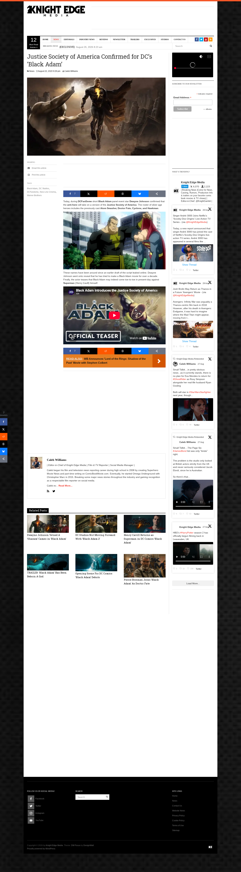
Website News (178, 811)
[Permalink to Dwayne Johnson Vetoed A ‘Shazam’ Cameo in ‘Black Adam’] (48, 523)
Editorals (69, 39)
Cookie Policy (178, 820)
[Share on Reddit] (105, 193)
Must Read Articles (33, 42)
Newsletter (119, 39)
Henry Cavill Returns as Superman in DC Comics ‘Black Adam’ (143, 538)
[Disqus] (96, 639)
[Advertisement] (152, 17)
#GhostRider (179, 379)
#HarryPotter (186, 532)
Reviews (104, 39)
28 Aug (206, 210)
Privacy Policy (178, 815)
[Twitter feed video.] (193, 409)
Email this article (38, 168)
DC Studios (44, 188)
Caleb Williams (71, 71)
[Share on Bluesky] (140, 193)
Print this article (38, 175)
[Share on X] (88, 193)
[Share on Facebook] (3, 421)
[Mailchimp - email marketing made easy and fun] (207, 109)
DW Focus (75, 845)
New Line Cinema (48, 192)
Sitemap (176, 830)
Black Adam (32, 188)
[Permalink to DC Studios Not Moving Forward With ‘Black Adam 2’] (96, 523)
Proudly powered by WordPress (41, 849)
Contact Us (179, 39)
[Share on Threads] (122, 193)
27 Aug (201, 364)
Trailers (134, 39)
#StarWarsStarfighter (200, 392)
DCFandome (33, 192)
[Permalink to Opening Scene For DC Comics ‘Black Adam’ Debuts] (96, 562)
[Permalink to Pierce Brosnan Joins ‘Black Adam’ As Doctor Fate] (145, 565)
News (56, 39)
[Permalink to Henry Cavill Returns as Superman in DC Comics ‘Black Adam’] (145, 523)
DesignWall (88, 845)
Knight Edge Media (190, 210)
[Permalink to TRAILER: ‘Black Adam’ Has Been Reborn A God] (48, 562)
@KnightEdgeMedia (196, 222)
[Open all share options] (157, 193)
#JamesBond (180, 451)
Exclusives (150, 39)
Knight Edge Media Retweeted (190, 359)
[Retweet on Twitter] (174, 358)
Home (45, 39)
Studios (165, 39)
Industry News (86, 39)
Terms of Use (178, 825)
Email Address (182, 97)
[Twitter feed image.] (193, 252)
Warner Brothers (34, 195)
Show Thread (189, 264)
